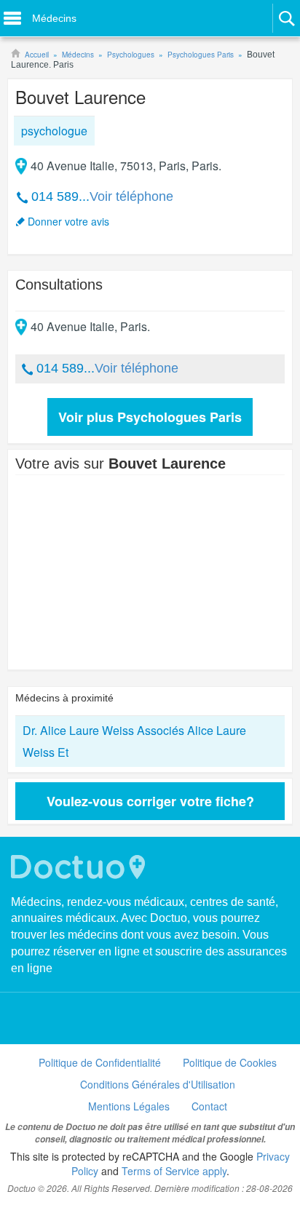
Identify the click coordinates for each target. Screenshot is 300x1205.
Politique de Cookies (230, 1062)
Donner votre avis (68, 221)
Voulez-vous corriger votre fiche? (150, 801)
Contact (209, 1106)
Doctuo (80, 867)
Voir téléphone (131, 196)
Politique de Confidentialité (100, 1062)
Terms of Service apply (174, 1171)
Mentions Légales (129, 1106)
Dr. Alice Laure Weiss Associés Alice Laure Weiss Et (134, 741)
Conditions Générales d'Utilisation (157, 1084)
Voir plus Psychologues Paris (150, 416)
